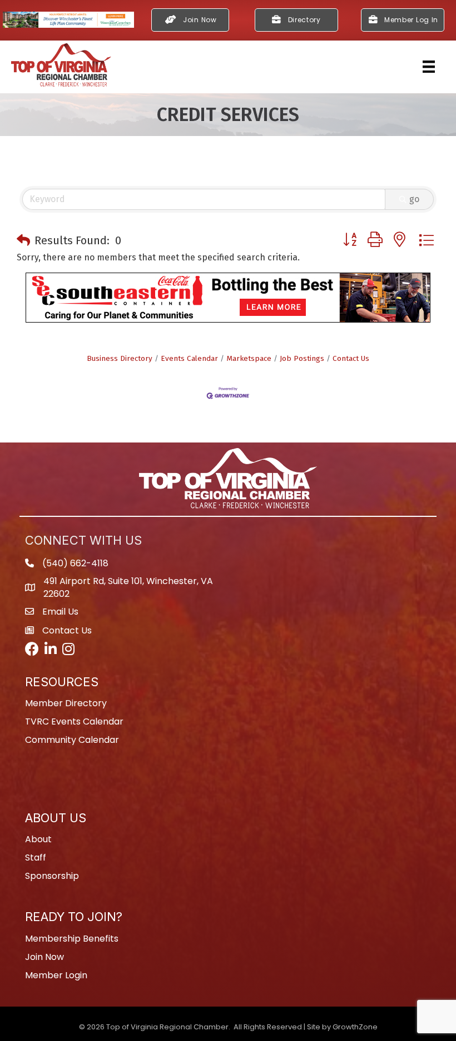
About (38, 839)
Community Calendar (72, 739)
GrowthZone (355, 1027)
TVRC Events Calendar (74, 721)
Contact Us (351, 358)
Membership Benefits (71, 938)
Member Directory (66, 703)
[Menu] (429, 66)
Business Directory (119, 358)
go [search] (414, 199)
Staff (35, 857)
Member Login (56, 975)
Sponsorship (52, 875)
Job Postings (302, 358)
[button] (23, 240)
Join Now (44, 957)
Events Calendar (189, 358)
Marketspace (248, 358)
